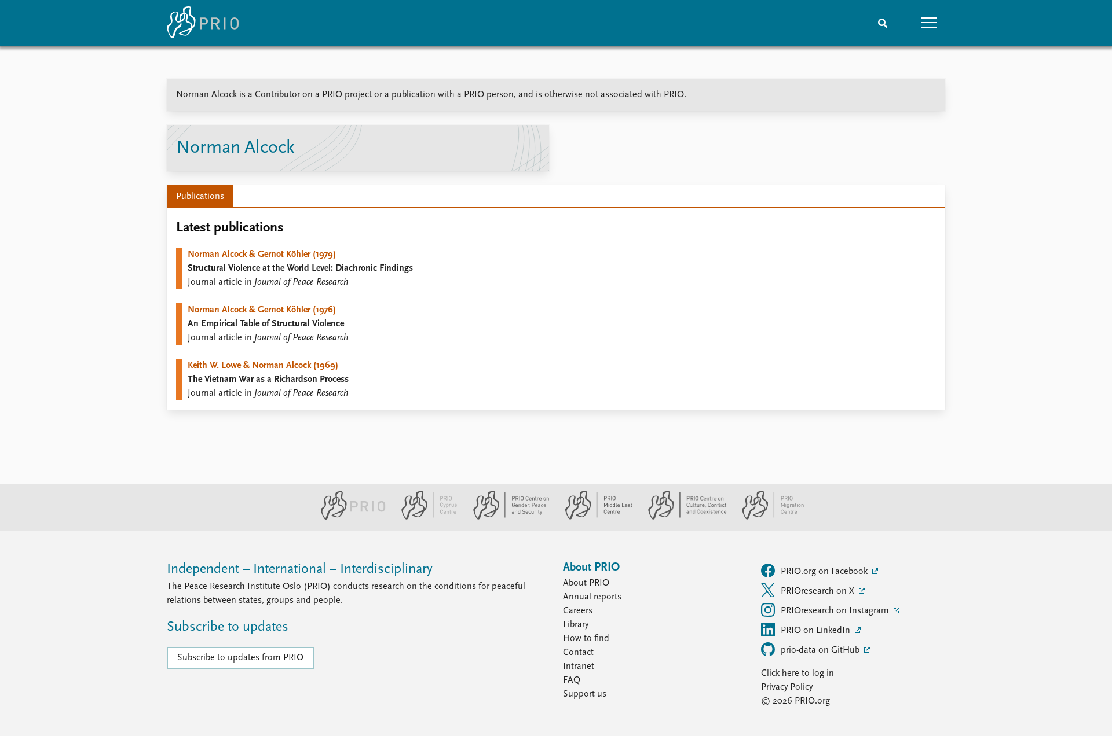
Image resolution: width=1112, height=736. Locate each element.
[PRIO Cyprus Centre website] (424, 517)
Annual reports (592, 597)
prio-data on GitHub (821, 650)
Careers (577, 611)
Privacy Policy (787, 687)
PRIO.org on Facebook (825, 571)
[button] (929, 23)
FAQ (571, 680)
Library (575, 625)
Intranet (578, 666)
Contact (578, 652)
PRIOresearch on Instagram (836, 611)
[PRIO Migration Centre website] (766, 517)
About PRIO (586, 583)
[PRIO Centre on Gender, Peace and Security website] (506, 517)
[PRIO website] (348, 517)
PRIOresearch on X (819, 591)
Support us (584, 694)
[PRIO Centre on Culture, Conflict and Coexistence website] (682, 517)
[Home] (203, 23)
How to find (586, 638)
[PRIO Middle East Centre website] (594, 517)
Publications (200, 196)
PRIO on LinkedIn (817, 630)
